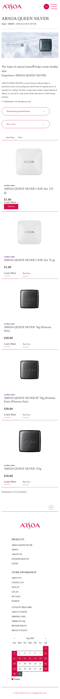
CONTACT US (18, 582)
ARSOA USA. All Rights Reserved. (33, 693)
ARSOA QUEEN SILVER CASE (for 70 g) (29, 260)
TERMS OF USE (18, 621)
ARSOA (15, 550)
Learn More (10, 202)
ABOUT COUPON (19, 612)
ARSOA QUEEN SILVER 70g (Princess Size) (27, 328)
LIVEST (15, 564)
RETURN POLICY (19, 626)
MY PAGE (16, 596)
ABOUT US (16, 578)
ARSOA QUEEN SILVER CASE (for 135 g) (28, 190)
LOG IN (15, 592)
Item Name (10, 137)
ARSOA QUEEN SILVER (22, 545)
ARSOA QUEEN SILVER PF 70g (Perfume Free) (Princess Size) (29, 399)
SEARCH (15, 601)
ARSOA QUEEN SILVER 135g (22, 468)
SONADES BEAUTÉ (20, 559)
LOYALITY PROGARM (22, 607)
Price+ (20, 137)
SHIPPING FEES (19, 616)
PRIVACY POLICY (20, 630)
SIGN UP (15, 587)
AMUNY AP (17, 554)
